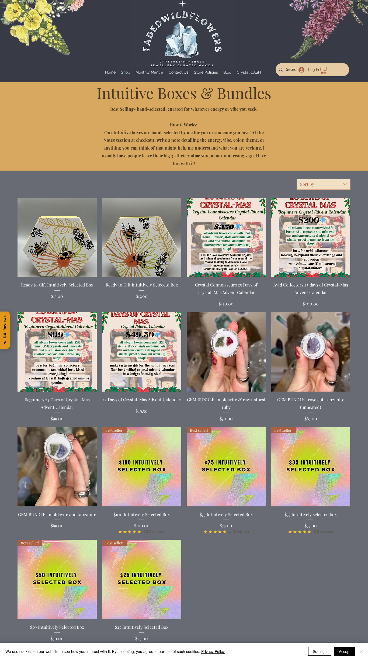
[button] (323, 70)
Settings (320, 651)
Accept (344, 651)
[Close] (361, 651)
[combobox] (323, 184)
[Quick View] (57, 237)
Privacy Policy (213, 651)
